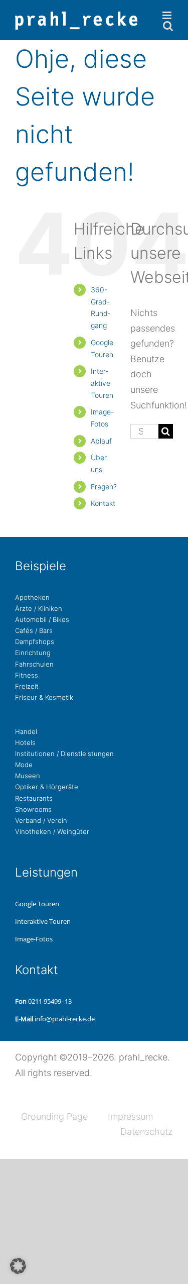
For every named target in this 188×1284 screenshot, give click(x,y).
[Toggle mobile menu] (167, 15)
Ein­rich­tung (33, 653)
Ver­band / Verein (41, 820)
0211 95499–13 (50, 1001)
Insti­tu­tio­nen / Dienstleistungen (64, 754)
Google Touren (37, 903)
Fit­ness (26, 675)
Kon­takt (103, 503)
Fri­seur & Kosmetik (44, 697)
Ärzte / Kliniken (38, 608)
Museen (27, 776)
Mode (24, 765)
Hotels (25, 742)
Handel (26, 731)
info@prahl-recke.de (65, 1018)
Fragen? (104, 486)
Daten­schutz (146, 1131)
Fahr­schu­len (34, 664)
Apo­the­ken (32, 597)
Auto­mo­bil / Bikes (42, 619)
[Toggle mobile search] (168, 26)
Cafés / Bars (34, 630)
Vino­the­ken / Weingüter (52, 831)
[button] (18, 1266)
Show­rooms (33, 809)
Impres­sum (130, 1116)
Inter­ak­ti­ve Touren (102, 383)
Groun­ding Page (54, 1116)
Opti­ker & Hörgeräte (46, 787)
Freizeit (27, 686)
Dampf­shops (34, 641)
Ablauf (101, 441)
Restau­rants (34, 798)
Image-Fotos (34, 938)
